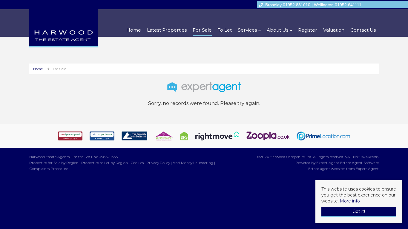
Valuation (333, 30)
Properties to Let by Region (104, 162)
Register (307, 30)
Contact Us (363, 30)
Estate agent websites (326, 168)
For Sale (202, 30)
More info (350, 201)
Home (133, 30)
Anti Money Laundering (193, 162)
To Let (225, 30)
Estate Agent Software (359, 162)
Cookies (137, 162)
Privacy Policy (158, 162)
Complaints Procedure (48, 168)
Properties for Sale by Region (54, 162)
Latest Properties (167, 30)
